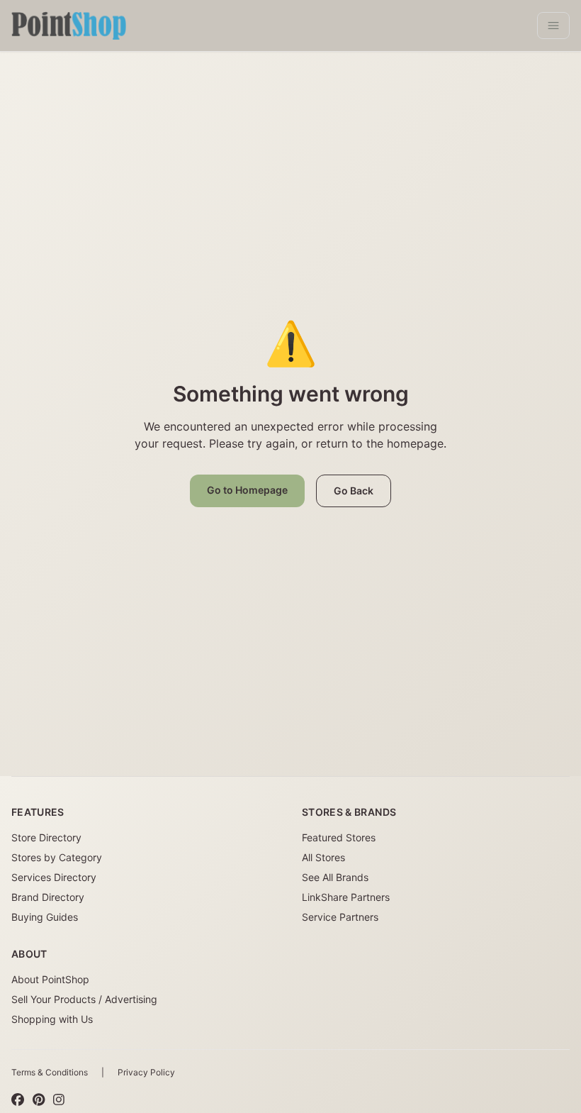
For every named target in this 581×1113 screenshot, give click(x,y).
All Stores (323, 857)
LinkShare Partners (346, 897)
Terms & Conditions (49, 1072)
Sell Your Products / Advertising (84, 999)
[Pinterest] (39, 1099)
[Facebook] (17, 1099)
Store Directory (46, 837)
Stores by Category (56, 857)
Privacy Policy (146, 1072)
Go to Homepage (247, 490)
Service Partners (340, 917)
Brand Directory (47, 897)
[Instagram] (58, 1099)
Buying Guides (44, 917)
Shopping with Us (52, 1019)
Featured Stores (339, 837)
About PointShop (50, 979)
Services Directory (53, 877)
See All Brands (335, 877)
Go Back (353, 490)
